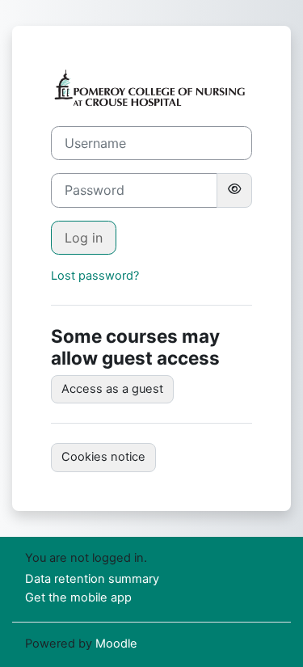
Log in (84, 238)
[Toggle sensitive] (234, 190)
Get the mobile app (78, 597)
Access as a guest (112, 389)
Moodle (116, 643)
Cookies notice (103, 457)
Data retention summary (92, 579)
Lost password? (95, 275)
